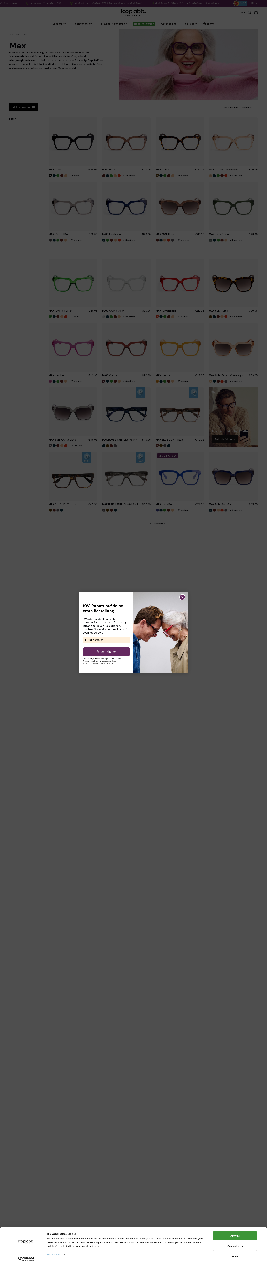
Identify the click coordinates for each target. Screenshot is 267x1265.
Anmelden (106, 651)
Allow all (235, 1235)
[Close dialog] (182, 597)
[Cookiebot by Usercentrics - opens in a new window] (26, 1259)
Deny (235, 1256)
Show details (54, 1254)
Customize (233, 1246)
